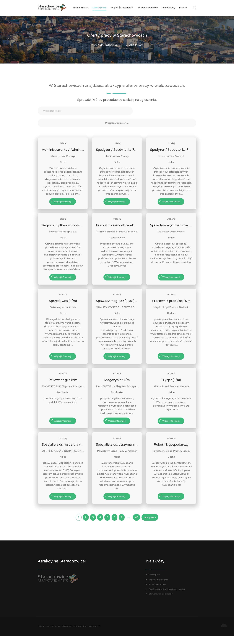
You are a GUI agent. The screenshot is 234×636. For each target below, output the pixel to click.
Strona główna (81, 7)
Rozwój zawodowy (147, 7)
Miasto (183, 7)
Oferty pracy (99, 7)
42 (136, 517)
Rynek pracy (168, 7)
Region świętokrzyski (121, 7)
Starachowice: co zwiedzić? (161, 594)
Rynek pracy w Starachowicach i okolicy (167, 589)
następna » (150, 517)
